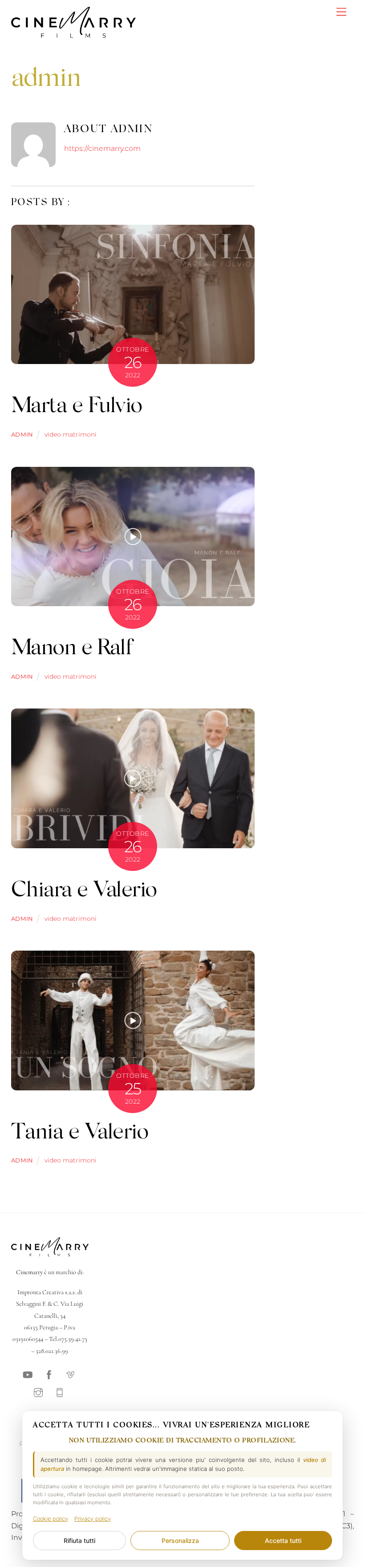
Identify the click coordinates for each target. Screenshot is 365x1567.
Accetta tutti (283, 1540)
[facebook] (49, 1374)
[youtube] (27, 1374)
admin (22, 434)
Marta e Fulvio (76, 407)
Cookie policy (50, 1518)
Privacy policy (92, 1518)
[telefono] (60, 1392)
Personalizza (180, 1540)
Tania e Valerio (79, 1133)
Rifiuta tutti (79, 1540)
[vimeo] (70, 1374)
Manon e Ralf (71, 649)
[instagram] (38, 1392)
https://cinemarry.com (102, 148)
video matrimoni (71, 434)
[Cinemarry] (73, 35)
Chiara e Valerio (84, 891)
